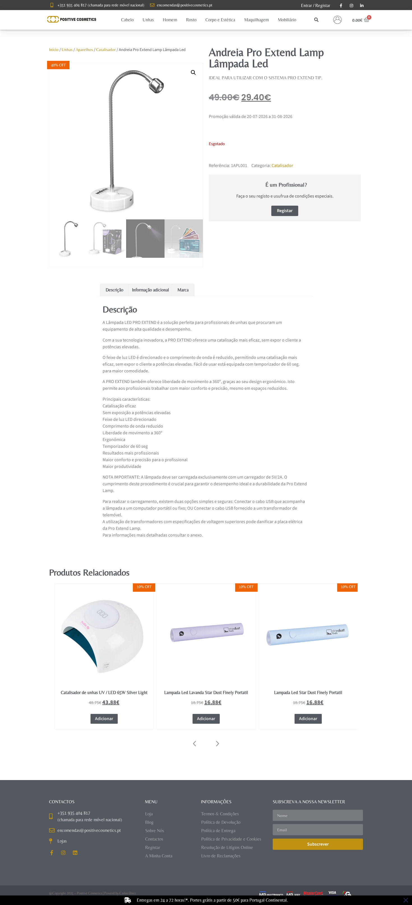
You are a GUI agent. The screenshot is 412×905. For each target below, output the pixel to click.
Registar (322, 5)
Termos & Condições (220, 813)
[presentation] (194, 743)
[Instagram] (63, 852)
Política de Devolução (220, 822)
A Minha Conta (158, 855)
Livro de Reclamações (220, 855)
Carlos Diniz (127, 893)
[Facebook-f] (51, 852)
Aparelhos (84, 49)
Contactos (154, 839)
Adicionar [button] (104, 719)
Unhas (67, 49)
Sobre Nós (154, 830)
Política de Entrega (218, 830)
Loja (149, 813)
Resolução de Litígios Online (227, 847)
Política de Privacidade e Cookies (231, 839)
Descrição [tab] (114, 290)
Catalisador (106, 49)
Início (54, 49)
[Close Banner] (405, 900)
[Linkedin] (75, 852)
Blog (149, 822)
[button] (127, 20)
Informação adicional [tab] (150, 290)
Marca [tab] (183, 290)
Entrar (306, 5)
